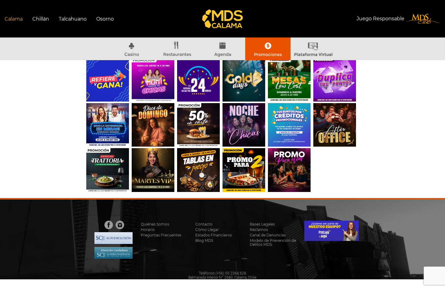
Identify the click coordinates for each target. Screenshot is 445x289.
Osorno (105, 19)
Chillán (40, 19)
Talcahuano (73, 19)
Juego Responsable (381, 18)
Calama (14, 19)
